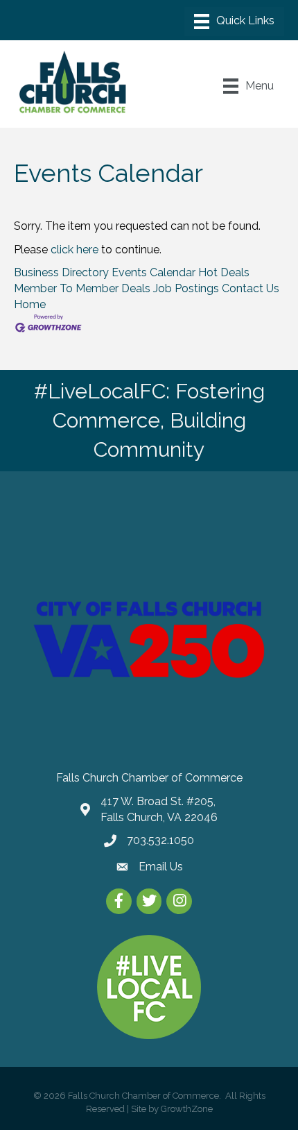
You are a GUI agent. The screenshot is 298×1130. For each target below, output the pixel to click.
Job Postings (186, 288)
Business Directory (61, 272)
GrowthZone (187, 1109)
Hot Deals (223, 272)
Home (30, 304)
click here (74, 249)
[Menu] (234, 21)
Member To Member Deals (82, 288)
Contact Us (250, 288)
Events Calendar (153, 272)
